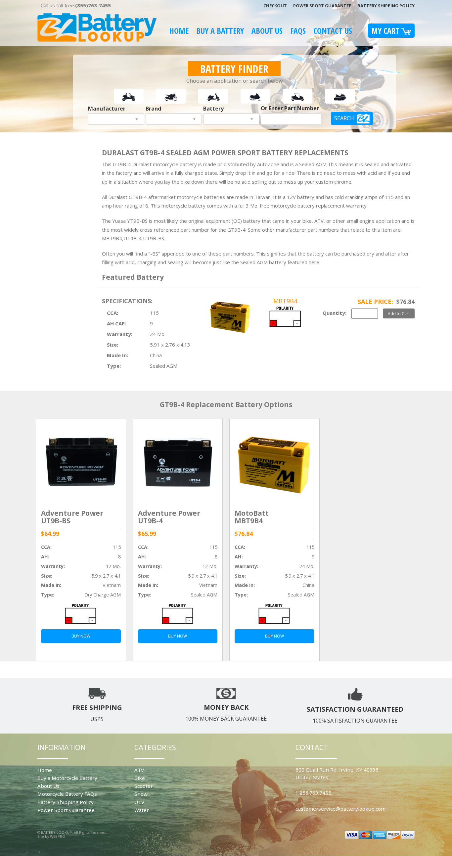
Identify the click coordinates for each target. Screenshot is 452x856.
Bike (139, 778)
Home (179, 30)
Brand (153, 108)
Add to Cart (399, 313)
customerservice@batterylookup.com (340, 808)
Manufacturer (106, 108)
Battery (213, 108)
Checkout (275, 6)
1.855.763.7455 (313, 792)
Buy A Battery (220, 30)
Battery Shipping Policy (386, 6)
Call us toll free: (76, 5)
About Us (267, 30)
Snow (141, 793)
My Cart (386, 30)
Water (141, 810)
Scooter (143, 786)
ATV (139, 770)
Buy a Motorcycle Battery (67, 778)
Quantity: (334, 313)
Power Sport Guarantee (322, 6)
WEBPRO (57, 836)
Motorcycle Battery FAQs (67, 793)
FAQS (298, 30)
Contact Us (332, 30)
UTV (139, 802)
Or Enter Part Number (290, 108)
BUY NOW (80, 636)
